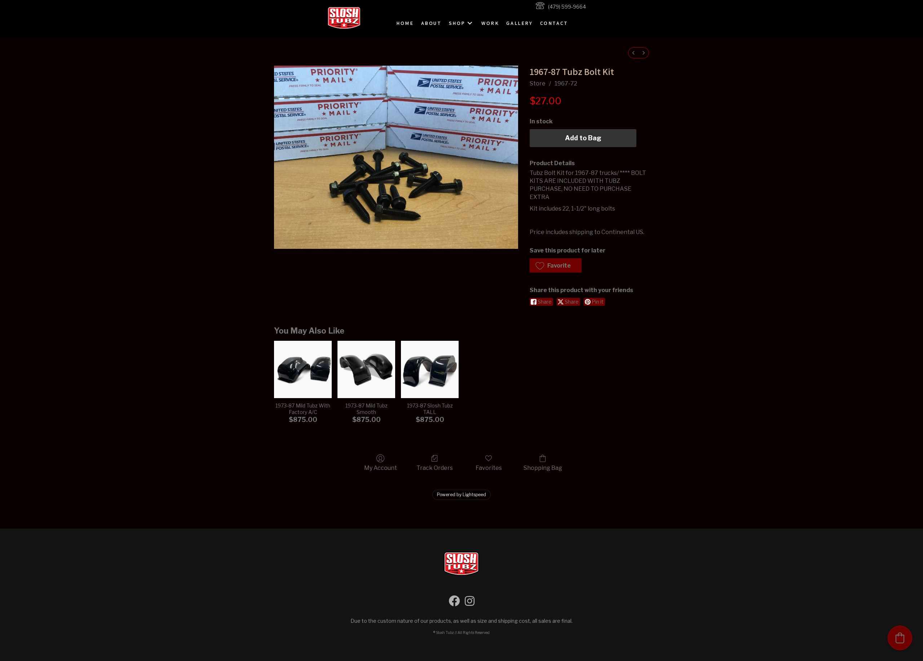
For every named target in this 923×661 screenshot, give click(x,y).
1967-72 (566, 83)
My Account (380, 467)
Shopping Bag (543, 467)
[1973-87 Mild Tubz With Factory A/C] (303, 369)
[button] (469, 23)
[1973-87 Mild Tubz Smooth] (366, 369)
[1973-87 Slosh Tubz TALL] (430, 369)
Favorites (489, 467)
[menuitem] (633, 53)
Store (538, 83)
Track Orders (434, 467)
